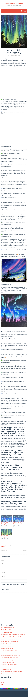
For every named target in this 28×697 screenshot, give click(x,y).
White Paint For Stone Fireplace (8, 646)
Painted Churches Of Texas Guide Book (9, 641)
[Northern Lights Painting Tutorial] (6, 518)
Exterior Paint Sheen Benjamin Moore (9, 653)
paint (7, 545)
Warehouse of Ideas (14, 3)
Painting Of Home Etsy (6, 669)
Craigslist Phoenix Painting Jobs (8, 660)
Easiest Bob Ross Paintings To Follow (9, 639)
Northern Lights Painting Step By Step (18, 523)
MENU (24, 11)
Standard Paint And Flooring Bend (8, 630)
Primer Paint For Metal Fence (7, 662)
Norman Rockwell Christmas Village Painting (10, 655)
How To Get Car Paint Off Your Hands (9, 650)
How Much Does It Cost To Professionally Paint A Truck (13, 634)
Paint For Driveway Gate (6, 632)
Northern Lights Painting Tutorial (5, 523)
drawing (2, 682)
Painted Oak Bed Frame (6, 551)
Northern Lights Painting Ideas (4, 536)
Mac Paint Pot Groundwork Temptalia (9, 664)
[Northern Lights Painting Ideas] (6, 532)
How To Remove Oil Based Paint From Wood (11, 637)
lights (16, 545)
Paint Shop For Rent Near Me (7, 627)
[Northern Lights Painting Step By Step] (18, 518)
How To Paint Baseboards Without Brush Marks (11, 671)
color (2, 680)
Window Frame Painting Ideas (7, 674)
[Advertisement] (14, 83)
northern (20, 545)
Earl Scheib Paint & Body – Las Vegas (9, 657)
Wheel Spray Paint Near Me (7, 648)
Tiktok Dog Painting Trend (21, 551)
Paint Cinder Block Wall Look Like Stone (10, 667)
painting (2, 546)
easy (14, 545)
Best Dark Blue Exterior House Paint (9, 643)
